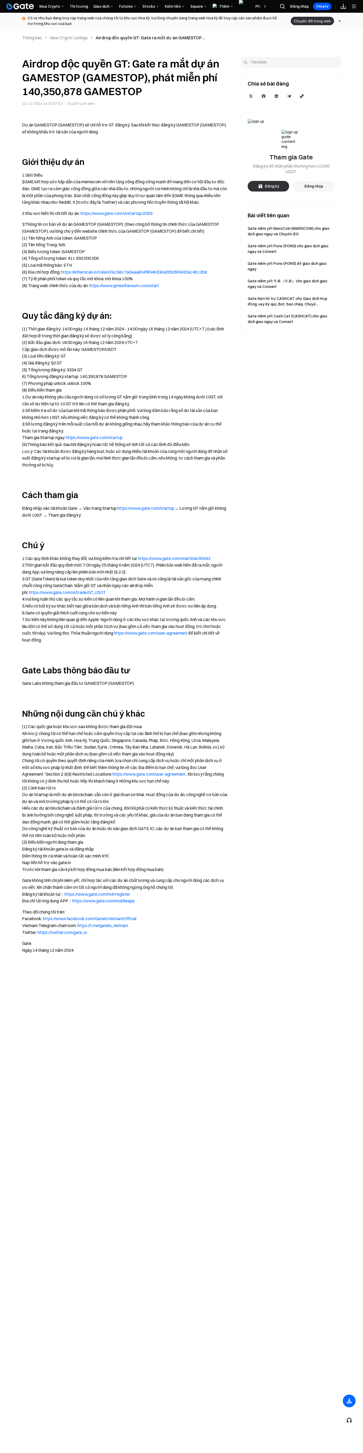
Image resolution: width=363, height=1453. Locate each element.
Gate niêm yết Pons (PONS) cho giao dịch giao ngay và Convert (288, 249)
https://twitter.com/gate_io (62, 932)
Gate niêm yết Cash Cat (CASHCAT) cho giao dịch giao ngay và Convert (287, 319)
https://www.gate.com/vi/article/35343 (174, 558)
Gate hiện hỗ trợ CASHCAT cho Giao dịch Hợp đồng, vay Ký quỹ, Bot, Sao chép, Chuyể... (287, 301)
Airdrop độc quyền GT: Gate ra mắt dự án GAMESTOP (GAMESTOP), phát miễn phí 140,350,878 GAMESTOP (149, 38)
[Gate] (20, 6)
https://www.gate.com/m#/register (97, 894)
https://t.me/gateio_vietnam (102, 925)
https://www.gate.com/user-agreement (150, 633)
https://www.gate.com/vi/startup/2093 (117, 213)
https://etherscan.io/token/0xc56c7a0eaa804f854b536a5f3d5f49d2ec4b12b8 (134, 272)
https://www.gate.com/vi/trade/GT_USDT (67, 592)
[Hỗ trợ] (349, 1420)
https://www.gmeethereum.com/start (124, 285)
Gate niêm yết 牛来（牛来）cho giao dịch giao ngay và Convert (287, 284)
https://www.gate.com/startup (94, 437)
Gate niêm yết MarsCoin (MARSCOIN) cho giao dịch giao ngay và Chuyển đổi (289, 231)
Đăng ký (322, 6)
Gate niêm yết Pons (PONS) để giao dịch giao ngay (287, 266)
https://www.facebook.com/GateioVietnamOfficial (89, 918)
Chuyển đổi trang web (312, 21)
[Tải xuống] (349, 1401)
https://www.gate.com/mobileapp (103, 900)
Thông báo (32, 37)
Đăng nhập (299, 6)
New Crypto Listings (69, 37)
